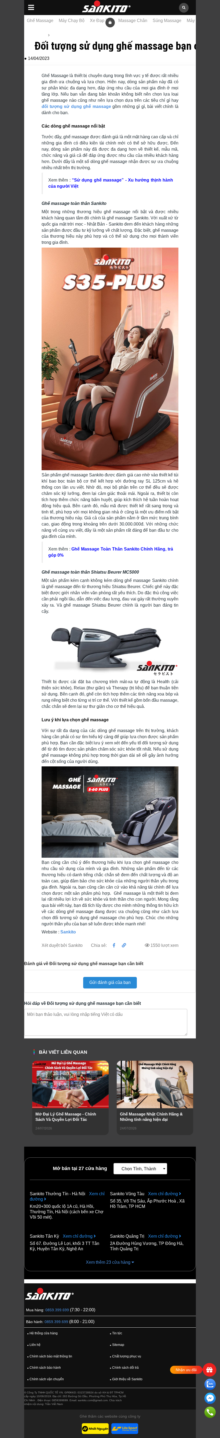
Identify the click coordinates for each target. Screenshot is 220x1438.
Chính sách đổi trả (124, 1368)
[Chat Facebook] (210, 1399)
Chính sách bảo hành (44, 1368)
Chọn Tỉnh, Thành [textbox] (139, 1169)
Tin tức (57, 35)
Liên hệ (34, 1345)
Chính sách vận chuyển (45, 1379)
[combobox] (140, 1168)
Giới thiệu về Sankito (126, 1379)
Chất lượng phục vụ (125, 1356)
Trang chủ (36, 35)
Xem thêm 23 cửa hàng (108, 1262)
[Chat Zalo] (210, 1385)
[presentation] (36, 1105)
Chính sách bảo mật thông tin (49, 1356)
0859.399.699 (57, 1310)
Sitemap (117, 1345)
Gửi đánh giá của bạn (110, 982)
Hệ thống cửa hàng (42, 1333)
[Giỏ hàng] (110, 22)
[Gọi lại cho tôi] (210, 1413)
